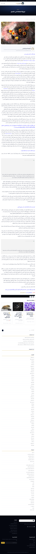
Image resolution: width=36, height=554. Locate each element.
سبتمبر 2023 (32, 386)
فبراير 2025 (32, 364)
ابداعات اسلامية (32, 461)
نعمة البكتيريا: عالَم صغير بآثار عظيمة (29, 314)
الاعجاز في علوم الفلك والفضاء (30, 477)
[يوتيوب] (6, 0)
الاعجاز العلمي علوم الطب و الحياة (30, 468)
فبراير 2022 (32, 411)
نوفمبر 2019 (32, 445)
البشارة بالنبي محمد (31, 479)
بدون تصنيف (32, 488)
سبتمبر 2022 (32, 400)
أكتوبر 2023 (32, 384)
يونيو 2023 (32, 391)
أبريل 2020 (32, 436)
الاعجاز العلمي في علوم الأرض (13, 528)
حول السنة (32, 495)
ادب (33, 463)
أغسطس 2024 (32, 373)
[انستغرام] (1, 0)
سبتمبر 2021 (32, 420)
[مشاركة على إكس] (34, 296)
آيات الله (33, 452)
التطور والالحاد (32, 481)
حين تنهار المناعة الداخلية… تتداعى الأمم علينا (28, 341)
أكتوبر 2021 (32, 418)
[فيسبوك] (4, 0)
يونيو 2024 (32, 375)
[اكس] (3, 0)
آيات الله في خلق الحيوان (31, 456)
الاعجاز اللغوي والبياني (14, 533)
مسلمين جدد (32, 506)
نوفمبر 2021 (32, 416)
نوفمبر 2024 (32, 368)
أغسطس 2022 (32, 402)
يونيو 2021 (33, 425)
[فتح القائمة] (2, 3)
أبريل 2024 (32, 377)
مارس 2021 (32, 427)
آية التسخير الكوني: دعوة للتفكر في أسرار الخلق (18, 315)
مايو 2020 (33, 434)
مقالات (33, 508)
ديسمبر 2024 (32, 366)
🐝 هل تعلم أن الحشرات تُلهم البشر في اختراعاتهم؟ (6, 315)
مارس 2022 (32, 409)
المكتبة (33, 486)
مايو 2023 (33, 393)
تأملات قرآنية (32, 490)
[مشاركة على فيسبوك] (32, 296)
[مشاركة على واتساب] (30, 296)
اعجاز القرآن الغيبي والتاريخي (13, 523)
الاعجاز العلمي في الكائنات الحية (30, 472)
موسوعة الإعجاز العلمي (26, 48)
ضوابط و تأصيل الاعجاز (31, 504)
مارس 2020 (32, 438)
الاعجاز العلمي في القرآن (31, 470)
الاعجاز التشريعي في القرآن (14, 530)
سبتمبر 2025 (32, 357)
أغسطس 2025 (32, 359)
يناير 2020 (33, 441)
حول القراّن (32, 497)
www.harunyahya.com (23, 292)
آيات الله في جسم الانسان (31, 454)
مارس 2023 (32, 395)
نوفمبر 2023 (32, 382)
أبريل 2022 (32, 407)
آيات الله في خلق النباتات (31, 459)
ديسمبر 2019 (32, 443)
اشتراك (3, 542)
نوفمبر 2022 (32, 398)
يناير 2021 (33, 429)
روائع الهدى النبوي (32, 499)
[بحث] (4, 3)
